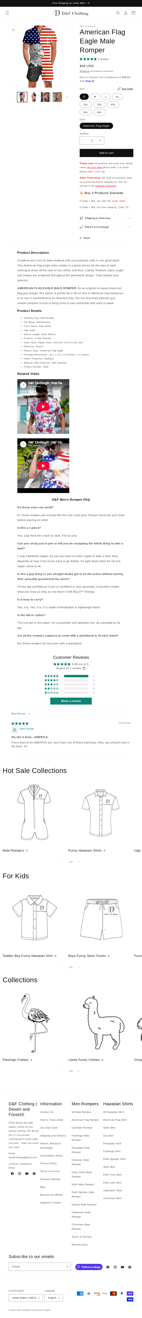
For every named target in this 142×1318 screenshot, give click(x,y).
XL (117, 96)
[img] (20, 723)
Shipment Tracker (50, 1202)
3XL (99, 104)
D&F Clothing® (24, 1310)
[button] (7, 13)
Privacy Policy (48, 1163)
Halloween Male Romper (81, 1214)
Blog (42, 1187)
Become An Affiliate (51, 1194)
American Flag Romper (85, 1119)
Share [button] (86, 238)
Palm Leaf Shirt (112, 1182)
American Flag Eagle (96, 125)
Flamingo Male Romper (80, 1137)
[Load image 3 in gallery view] (46, 97)
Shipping (84, 71)
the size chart (95, 167)
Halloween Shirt (112, 1190)
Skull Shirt (109, 1166)
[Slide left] (12, 97)
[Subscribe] (67, 1267)
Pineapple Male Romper (81, 1149)
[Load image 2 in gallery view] (34, 97)
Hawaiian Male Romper (80, 1162)
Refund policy (80, 1244)
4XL (113, 104)
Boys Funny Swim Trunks (87, 956)
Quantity (84, 133)
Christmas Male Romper (81, 1226)
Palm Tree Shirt (112, 1174)
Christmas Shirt (112, 1198)
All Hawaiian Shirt (113, 1112)
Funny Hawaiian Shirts (85, 850)
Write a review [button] (71, 701)
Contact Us (46, 1112)
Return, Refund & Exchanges (50, 1145)
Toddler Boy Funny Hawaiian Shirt (28, 956)
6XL (99, 112)
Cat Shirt (108, 1135)
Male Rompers (13, 850)
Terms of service (50, 1171)
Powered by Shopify (40, 1310)
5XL (85, 112)
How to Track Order (52, 1119)
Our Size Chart (49, 1127)
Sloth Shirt (109, 1127)
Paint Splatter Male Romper (83, 1194)
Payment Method (50, 1179)
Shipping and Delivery (53, 1135)
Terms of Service (82, 1236)
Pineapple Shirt (112, 1143)
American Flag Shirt (115, 1119)
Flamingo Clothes (16, 1060)
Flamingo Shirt (112, 1151)
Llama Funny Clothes (84, 1060)
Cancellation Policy (51, 1155)
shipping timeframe (105, 186)
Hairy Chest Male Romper (82, 1174)
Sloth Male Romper (83, 1184)
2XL (85, 104)
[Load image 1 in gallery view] (22, 97)
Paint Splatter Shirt (114, 1159)
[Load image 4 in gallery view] (57, 97)
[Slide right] (67, 97)
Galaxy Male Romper (84, 1204)
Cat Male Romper (82, 1127)
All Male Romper (81, 1112)
